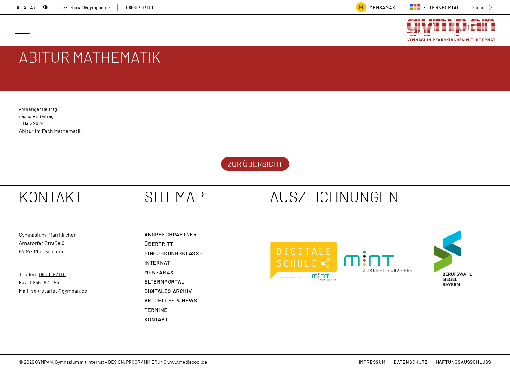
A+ (32, 7)
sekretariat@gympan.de (85, 7)
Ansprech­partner (170, 234)
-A (17, 7)
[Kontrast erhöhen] (45, 7)
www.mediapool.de (187, 362)
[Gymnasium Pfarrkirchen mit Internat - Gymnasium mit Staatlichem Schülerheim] (451, 30)
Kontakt (156, 319)
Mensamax (159, 272)
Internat (157, 262)
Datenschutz (411, 362)
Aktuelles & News (170, 300)
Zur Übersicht (255, 163)
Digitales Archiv (168, 291)
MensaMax (382, 7)
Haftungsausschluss (463, 362)
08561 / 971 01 (139, 7)
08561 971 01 (52, 274)
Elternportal (164, 281)
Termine (156, 310)
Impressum (372, 362)
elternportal (441, 7)
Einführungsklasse (173, 253)
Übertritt (158, 243)
